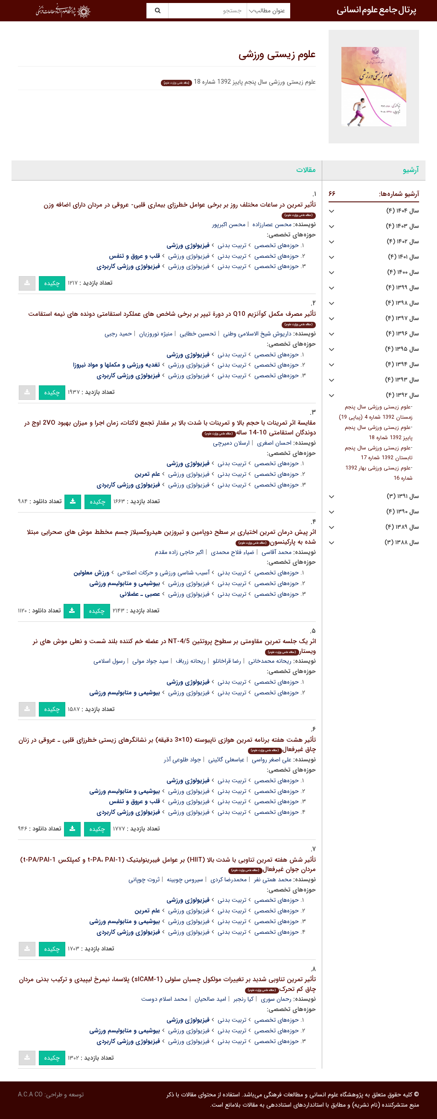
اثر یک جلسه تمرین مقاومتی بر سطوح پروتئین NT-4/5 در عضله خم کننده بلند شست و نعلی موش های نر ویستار (174, 646)
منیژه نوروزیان (155, 333)
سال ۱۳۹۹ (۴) (402, 287)
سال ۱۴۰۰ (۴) (403, 272)
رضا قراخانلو (227, 661)
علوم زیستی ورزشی (277, 55)
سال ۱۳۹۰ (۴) (402, 511)
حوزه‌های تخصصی (276, 245)
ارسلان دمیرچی (231, 443)
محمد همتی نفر (272, 879)
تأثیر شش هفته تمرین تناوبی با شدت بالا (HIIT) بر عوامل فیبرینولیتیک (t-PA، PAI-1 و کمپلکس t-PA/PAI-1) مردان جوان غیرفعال (168, 865)
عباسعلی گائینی (226, 759)
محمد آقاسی (276, 552)
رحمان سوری (276, 999)
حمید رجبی (118, 333)
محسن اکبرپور (228, 224)
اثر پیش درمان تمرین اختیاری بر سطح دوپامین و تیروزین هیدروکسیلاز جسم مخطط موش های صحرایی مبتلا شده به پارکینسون (171, 537)
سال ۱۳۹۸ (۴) (402, 303)
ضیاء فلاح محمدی (232, 552)
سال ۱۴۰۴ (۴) (402, 211)
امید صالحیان (210, 999)
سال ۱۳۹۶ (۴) (402, 333)
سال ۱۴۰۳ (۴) (402, 226)
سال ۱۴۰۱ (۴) (403, 257)
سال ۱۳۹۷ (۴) (402, 318)
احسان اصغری (274, 443)
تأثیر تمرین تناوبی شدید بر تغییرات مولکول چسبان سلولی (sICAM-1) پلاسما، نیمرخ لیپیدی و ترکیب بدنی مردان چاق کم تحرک (167, 984)
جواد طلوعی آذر (182, 759)
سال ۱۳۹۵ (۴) (402, 349)
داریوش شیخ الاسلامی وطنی (257, 333)
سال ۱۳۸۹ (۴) (402, 527)
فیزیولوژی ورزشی (189, 256)
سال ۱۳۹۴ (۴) (402, 364)
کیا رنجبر (243, 999)
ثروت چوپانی (144, 879)
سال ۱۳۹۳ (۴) (402, 380)
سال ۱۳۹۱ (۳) (403, 496)
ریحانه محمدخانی (269, 661)
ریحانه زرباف (191, 661)
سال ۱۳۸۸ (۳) (402, 542)
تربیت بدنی (232, 245)
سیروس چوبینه (185, 879)
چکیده (52, 283)
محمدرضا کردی (228, 879)
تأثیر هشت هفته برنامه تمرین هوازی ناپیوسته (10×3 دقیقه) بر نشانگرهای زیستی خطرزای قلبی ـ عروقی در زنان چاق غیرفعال (167, 745)
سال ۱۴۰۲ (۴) (403, 241)
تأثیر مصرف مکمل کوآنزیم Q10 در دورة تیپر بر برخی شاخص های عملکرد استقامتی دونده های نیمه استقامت (172, 318)
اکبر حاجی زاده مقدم (179, 552)
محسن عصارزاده (272, 224)
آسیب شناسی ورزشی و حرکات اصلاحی (163, 572)
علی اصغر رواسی (271, 759)
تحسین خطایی (198, 333)
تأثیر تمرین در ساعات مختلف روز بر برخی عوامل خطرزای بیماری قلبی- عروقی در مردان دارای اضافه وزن (180, 209)
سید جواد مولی (150, 661)
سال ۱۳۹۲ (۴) (402, 395)
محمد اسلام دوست (164, 999)
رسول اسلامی (109, 661)
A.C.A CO (30, 1094)
